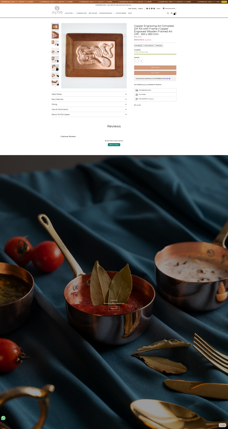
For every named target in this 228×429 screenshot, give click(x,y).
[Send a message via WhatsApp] (3, 418)
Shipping (144, 84)
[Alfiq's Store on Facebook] (147, 8)
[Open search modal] (168, 13)
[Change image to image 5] (55, 59)
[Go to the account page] (171, 13)
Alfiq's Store (138, 37)
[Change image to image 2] (55, 35)
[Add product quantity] (141, 61)
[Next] (55, 86)
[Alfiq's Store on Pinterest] (154, 8)
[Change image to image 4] (55, 51)
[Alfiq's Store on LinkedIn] (152, 8)
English (158, 8)
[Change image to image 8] (55, 84)
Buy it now (155, 73)
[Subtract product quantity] (135, 61)
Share (138, 105)
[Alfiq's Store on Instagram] (149, 8)
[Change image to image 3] (55, 43)
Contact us (151, 98)
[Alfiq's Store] (57, 10)
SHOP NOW (224, 1)
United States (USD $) (170, 8)
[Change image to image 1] (55, 26)
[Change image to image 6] (55, 67)
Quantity (136, 57)
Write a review (114, 144)
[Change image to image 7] (55, 75)
